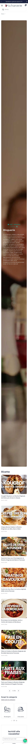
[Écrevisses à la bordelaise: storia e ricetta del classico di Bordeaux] (14, 608)
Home (2, 13)
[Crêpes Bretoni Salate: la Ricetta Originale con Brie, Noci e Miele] (14, 515)
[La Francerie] (13, 5)
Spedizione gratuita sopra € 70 (14, 1)
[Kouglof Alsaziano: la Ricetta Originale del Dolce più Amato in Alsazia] (14, 484)
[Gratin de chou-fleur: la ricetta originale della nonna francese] (14, 577)
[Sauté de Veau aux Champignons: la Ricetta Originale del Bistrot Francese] (14, 546)
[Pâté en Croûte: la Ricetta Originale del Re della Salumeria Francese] (14, 639)
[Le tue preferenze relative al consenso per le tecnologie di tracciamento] (2, 741)
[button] (16, 720)
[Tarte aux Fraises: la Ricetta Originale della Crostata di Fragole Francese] (14, 670)
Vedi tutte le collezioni (8, 699)
